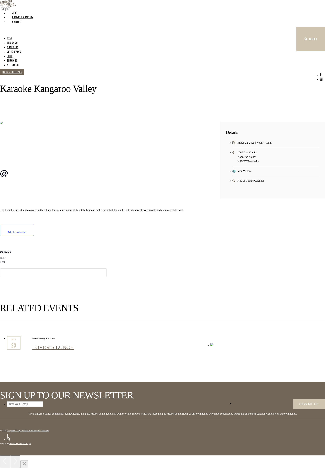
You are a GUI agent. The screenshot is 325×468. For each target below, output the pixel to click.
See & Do (12, 42)
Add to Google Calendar (250, 180)
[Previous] (5, 461)
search (313, 38)
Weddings (13, 65)
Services (12, 60)
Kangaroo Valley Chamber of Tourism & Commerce (28, 430)
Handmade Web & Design (20, 443)
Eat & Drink (14, 51)
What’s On (12, 47)
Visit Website (244, 171)
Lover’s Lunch (53, 347)
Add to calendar (16, 232)
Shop (9, 56)
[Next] (15, 461)
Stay (9, 38)
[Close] (24, 464)
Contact (16, 21)
